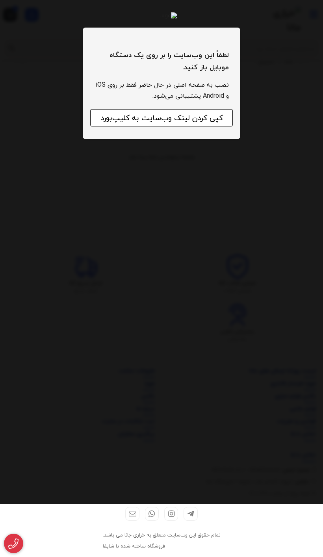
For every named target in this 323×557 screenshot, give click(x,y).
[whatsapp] (152, 514)
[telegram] (190, 514)
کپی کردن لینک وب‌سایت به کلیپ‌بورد (161, 117)
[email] (132, 514)
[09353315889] (13, 543)
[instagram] (171, 514)
